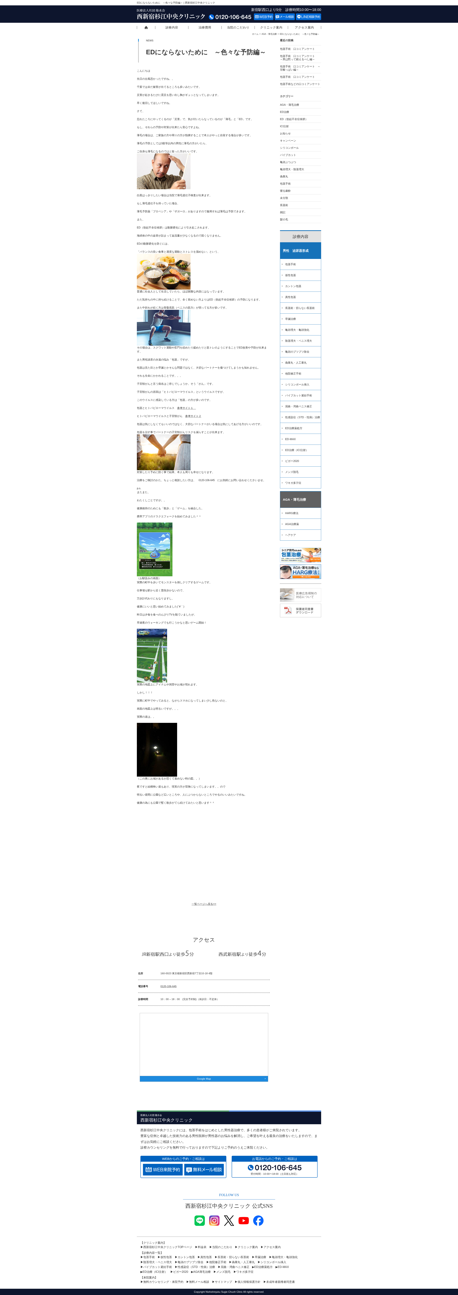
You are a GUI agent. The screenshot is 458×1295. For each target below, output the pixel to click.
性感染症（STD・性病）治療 (302, 417)
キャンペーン (288, 140)
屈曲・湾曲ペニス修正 (298, 406)
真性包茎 (290, 297)
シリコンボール (289, 147)
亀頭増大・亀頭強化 (297, 329)
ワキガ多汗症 (293, 482)
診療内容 (171, 27)
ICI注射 (284, 126)
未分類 (284, 197)
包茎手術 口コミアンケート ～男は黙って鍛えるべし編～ (300, 57)
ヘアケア (290, 534)
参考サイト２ (193, 416)
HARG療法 (291, 513)
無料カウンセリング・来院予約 (163, 1281)
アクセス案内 (304, 27)
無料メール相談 (199, 1281)
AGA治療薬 (292, 524)
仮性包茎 (290, 275)
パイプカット (288, 154)
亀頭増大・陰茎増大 (292, 169)
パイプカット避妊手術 (298, 395)
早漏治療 (290, 318)
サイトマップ (223, 1281)
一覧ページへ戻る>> (204, 903)
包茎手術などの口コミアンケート (300, 83)
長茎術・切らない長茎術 (300, 307)
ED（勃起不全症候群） (294, 119)
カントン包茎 (293, 286)
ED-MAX (290, 439)
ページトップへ (429, 1278)
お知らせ (285, 133)
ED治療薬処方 (293, 428)
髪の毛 (284, 219)
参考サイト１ (186, 407)
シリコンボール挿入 (297, 384)
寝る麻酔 (285, 190)
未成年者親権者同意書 (280, 1281)
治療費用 (205, 27)
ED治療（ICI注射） (296, 450)
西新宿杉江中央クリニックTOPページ (146, 27)
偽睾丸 (284, 176)
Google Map (204, 1078)
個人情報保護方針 (249, 1281)
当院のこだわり (238, 27)
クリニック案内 (271, 27)
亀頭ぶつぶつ (288, 162)
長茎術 (284, 205)
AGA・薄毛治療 (269, 34)
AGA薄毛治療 (202, 1271)
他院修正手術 (293, 373)
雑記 (282, 212)
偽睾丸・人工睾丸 (296, 362)
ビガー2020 (292, 460)
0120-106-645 (168, 986)
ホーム (255, 34)
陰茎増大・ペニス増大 (298, 340)
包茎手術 (285, 183)
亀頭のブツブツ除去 (297, 351)
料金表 (202, 1247)
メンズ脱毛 (292, 471)
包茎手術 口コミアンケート (299, 48)
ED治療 (284, 111)
